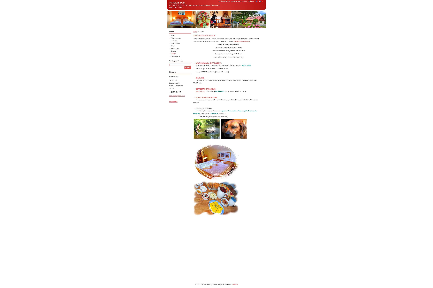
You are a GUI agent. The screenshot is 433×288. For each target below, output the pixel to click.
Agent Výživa (200, 91)
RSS (245, 1)
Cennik (173, 54)
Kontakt (173, 51)
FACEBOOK (173, 102)
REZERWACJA (210, 35)
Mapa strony (237, 1)
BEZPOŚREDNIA (199, 35)
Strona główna (225, 1)
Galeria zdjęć (175, 48)
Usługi (173, 46)
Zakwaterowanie (176, 38)
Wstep (195, 32)
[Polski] (262, 1)
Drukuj (252, 1)
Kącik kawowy (175, 43)
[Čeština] (257, 1)
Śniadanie (174, 41)
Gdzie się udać (176, 56)
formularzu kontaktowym (242, 41)
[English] (260, 1)
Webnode (235, 284)
